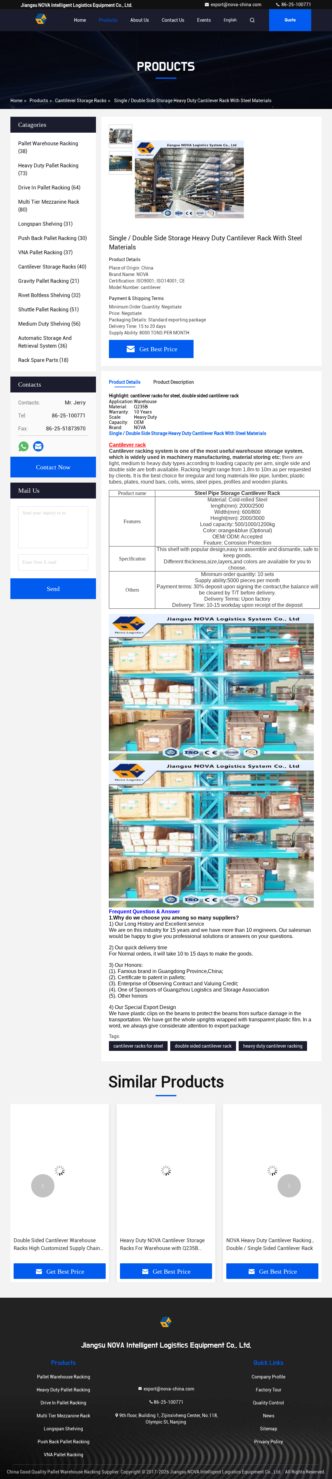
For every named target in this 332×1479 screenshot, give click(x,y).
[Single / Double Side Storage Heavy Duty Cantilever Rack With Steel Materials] (189, 179)
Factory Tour (268, 1389)
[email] (38, 446)
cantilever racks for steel (138, 1046)
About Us (139, 20)
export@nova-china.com (236, 4)
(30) (52, 238)
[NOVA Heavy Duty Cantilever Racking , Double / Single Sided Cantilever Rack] (166, 1170)
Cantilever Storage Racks (80, 100)
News (268, 1415)
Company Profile (268, 1376)
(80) (48, 206)
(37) (45, 252)
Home (80, 20)
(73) (48, 169)
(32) (49, 295)
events (204, 20)
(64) (49, 188)
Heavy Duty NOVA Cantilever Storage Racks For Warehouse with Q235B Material (56, 1244)
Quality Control (268, 1402)
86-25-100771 (295, 4)
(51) (48, 310)
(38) (48, 147)
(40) (52, 267)
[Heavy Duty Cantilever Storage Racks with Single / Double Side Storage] (272, 1170)
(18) (43, 360)
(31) (45, 224)
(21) (48, 281)
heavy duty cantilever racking (272, 1046)
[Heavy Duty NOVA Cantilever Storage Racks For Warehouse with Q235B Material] (60, 1170)
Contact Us (173, 20)
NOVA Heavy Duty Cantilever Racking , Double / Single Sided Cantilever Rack (163, 1244)
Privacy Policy (268, 1441)
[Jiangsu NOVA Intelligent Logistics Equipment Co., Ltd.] (41, 20)
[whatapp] (23, 446)
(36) (45, 342)
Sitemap (268, 1428)
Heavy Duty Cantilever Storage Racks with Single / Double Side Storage (269, 1244)
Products (108, 20)
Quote (290, 20)
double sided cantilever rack (203, 1046)
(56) (49, 324)
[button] (42, 1185)
